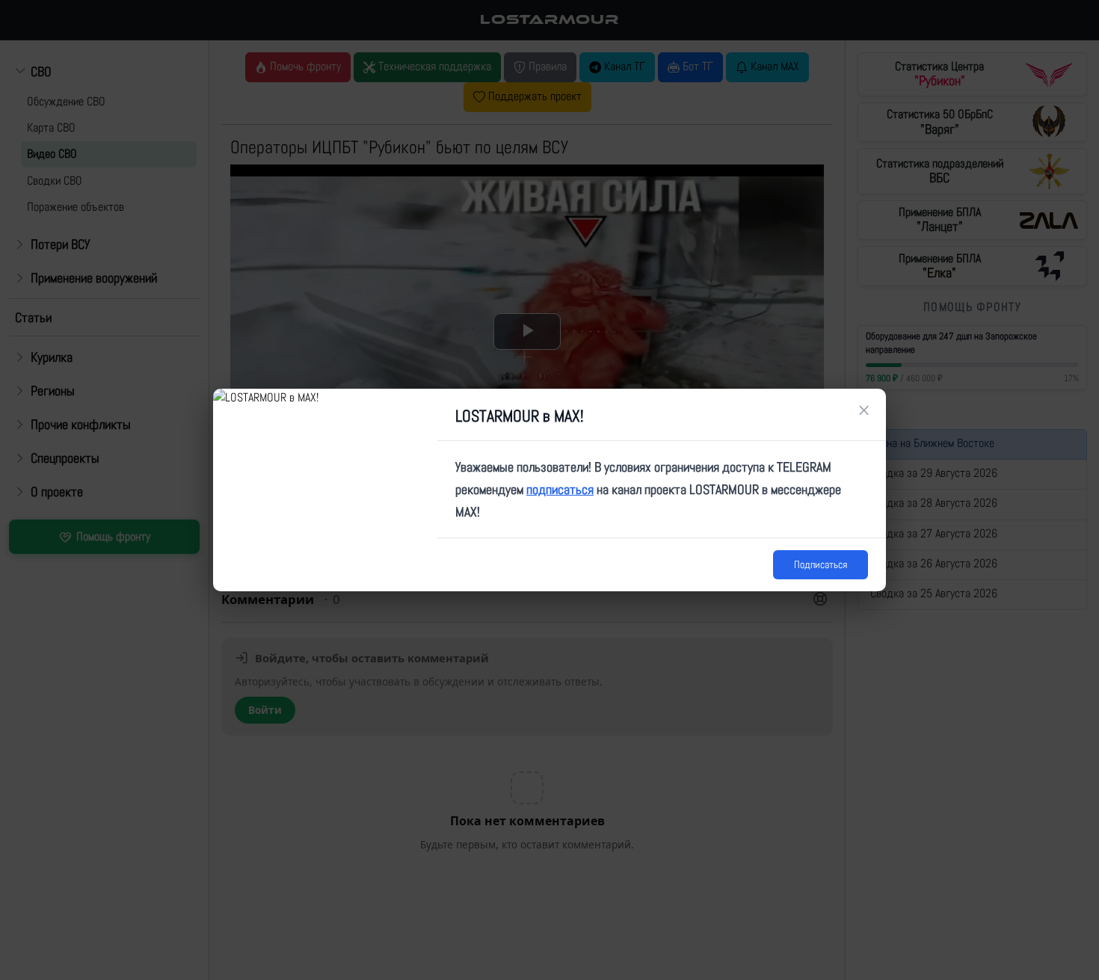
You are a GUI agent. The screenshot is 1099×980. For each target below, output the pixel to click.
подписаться (560, 489)
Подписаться (820, 564)
